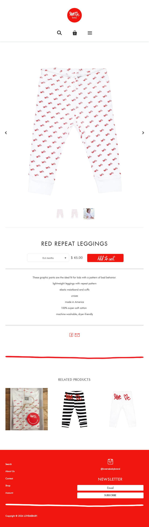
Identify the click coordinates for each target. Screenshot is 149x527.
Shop (7, 486)
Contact (9, 478)
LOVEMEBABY (30, 516)
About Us (10, 471)
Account (9, 493)
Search (8, 464)
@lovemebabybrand (110, 469)
